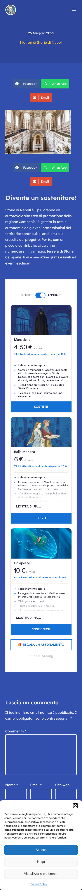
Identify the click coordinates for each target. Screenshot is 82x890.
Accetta (41, 850)
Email (45, 98)
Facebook (30, 84)
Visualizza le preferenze (41, 873)
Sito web (62, 785)
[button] (75, 805)
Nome (11, 785)
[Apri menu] (74, 9)
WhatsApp (59, 84)
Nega (41, 861)
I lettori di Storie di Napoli (41, 42)
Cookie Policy (39, 884)
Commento (15, 731)
